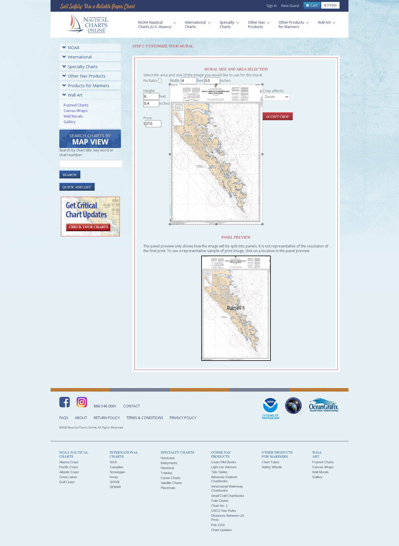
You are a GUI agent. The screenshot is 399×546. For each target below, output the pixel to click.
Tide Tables (219, 472)
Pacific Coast (68, 467)
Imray (114, 477)
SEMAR (115, 487)
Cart (314, 5)
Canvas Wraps (75, 110)
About (81, 417)
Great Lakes (68, 477)
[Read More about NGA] (293, 405)
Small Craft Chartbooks (227, 495)
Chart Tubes (271, 462)
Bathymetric (169, 463)
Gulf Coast (66, 482)
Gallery (69, 121)
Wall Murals (73, 116)
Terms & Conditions (144, 417)
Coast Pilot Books (223, 462)
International (80, 57)
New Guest (290, 5)
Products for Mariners (88, 85)
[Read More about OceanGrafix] (324, 405)
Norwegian (117, 472)
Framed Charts (76, 105)
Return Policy (107, 417)
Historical (167, 468)
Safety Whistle (272, 467)
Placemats (168, 488)
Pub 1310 (218, 525)
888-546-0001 (105, 406)
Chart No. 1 (219, 505)
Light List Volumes (224, 467)
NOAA (73, 47)
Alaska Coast (68, 462)
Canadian (116, 467)
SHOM (114, 482)
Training (166, 473)
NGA (113, 462)
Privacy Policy (183, 417)
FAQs (63, 417)
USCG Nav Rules (223, 510)
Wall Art (75, 95)
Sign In (271, 5)
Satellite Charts (171, 483)
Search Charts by (90, 139)
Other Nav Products (86, 76)
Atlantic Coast (69, 472)
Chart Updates (221, 530)
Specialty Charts (83, 66)
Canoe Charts (171, 478)
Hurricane (168, 458)
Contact (131, 406)
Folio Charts (219, 500)
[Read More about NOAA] (271, 408)
